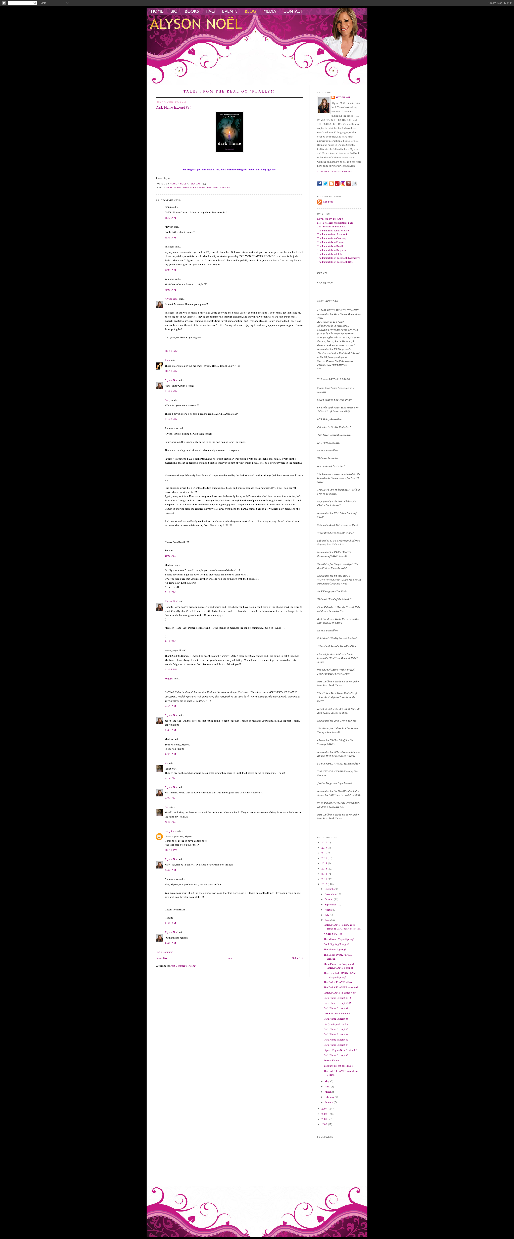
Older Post (297, 958)
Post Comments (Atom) (183, 965)
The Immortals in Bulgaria (331, 250)
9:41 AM (170, 943)
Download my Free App (330, 218)
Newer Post (162, 958)
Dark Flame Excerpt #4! (336, 1045)
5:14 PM (170, 778)
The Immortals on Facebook (332, 234)
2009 (324, 1108)
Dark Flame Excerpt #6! (336, 1034)
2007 (324, 1119)
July (327, 915)
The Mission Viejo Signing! (339, 939)
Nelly (168, 400)
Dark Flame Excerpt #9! (336, 1008)
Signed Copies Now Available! (340, 1050)
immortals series (218, 187)
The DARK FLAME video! (338, 982)
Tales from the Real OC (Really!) (229, 91)
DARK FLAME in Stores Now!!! (341, 992)
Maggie (169, 678)
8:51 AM (170, 923)
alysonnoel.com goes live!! (338, 1065)
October (329, 899)
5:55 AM (170, 706)
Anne (167, 360)
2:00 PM (170, 555)
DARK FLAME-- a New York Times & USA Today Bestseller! (342, 927)
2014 (324, 863)
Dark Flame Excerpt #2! (336, 1055)
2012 (324, 874)
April (328, 1086)
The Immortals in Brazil (330, 246)
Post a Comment (164, 952)
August (329, 909)
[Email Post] (204, 184)
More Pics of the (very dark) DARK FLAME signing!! (339, 966)
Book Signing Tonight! (336, 944)
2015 (324, 858)
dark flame (174, 187)
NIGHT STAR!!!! (333, 934)
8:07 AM (170, 730)
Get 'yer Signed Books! (336, 1024)
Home (230, 958)
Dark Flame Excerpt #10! (337, 1003)
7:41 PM (170, 822)
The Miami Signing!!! (335, 949)
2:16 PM (170, 592)
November (331, 894)
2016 (324, 853)
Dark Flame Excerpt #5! (336, 1039)
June (327, 920)
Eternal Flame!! (332, 1060)
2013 (324, 868)
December (330, 889)
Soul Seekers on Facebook (331, 226)
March (328, 1091)
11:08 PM (171, 669)
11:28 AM (171, 419)
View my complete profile (334, 171)
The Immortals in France (330, 242)
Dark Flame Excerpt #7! (336, 1029)
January (329, 1102)
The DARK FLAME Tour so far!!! (341, 987)
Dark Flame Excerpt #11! (337, 998)
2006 (324, 1124)
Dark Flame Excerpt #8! (336, 1018)
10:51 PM (171, 850)
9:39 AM (170, 754)
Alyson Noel (171, 298)
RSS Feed (328, 201)
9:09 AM (170, 270)
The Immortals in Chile (329, 254)
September (331, 904)
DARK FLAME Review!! (337, 1013)
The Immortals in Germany (331, 238)
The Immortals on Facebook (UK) (335, 262)
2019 (324, 842)
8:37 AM (170, 217)
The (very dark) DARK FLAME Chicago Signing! (340, 975)
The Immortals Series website (333, 230)
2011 (324, 879)
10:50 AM (171, 371)
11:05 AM (171, 391)
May (327, 1081)
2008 (324, 1114)
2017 (324, 847)
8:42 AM (170, 870)
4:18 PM (170, 641)
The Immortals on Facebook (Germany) (338, 258)
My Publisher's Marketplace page (335, 222)
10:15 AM (171, 351)
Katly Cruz (170, 831)
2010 (324, 884)
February (330, 1097)
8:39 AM (170, 237)
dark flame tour (194, 187)
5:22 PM (170, 798)
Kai (166, 763)
